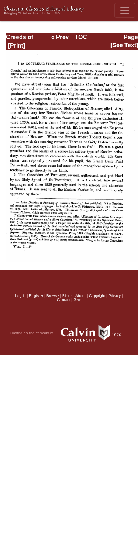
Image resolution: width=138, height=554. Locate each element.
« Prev (60, 37)
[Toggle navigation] (124, 10)
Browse (52, 296)
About (80, 296)
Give (77, 300)
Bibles (67, 296)
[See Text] (124, 45)
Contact (63, 300)
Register (36, 296)
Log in (20, 296)
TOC (81, 37)
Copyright (97, 296)
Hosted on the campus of (32, 333)
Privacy (115, 296)
